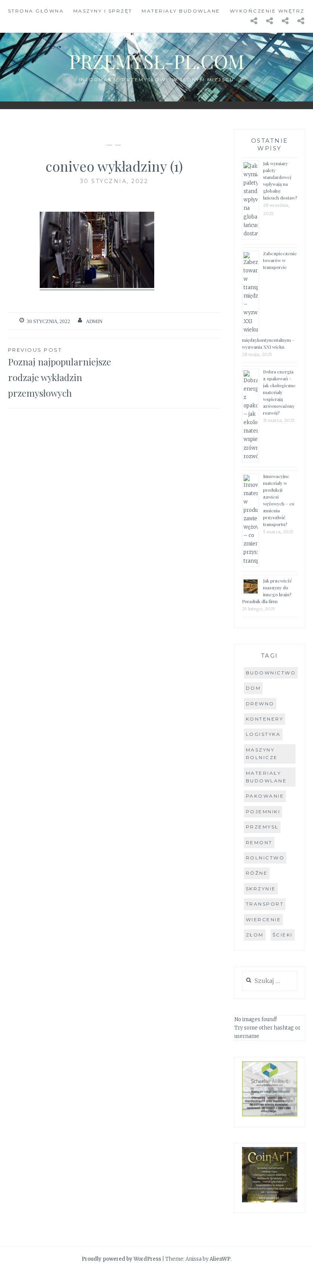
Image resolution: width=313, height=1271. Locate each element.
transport (265, 904)
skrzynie (261, 888)
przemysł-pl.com (156, 61)
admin (94, 321)
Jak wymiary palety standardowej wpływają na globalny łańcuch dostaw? (280, 180)
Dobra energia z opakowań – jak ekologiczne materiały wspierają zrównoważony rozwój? (279, 392)
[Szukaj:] (269, 981)
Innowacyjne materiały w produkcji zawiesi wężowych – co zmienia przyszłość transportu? (278, 500)
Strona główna (36, 11)
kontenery (265, 719)
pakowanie (265, 796)
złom (255, 935)
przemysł (262, 827)
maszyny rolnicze (262, 753)
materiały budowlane (266, 777)
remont (259, 842)
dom (253, 688)
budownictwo (271, 673)
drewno (260, 703)
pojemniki (263, 811)
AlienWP (220, 1259)
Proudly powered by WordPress (121, 1259)
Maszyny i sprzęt (102, 11)
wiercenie (263, 919)
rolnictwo (265, 858)
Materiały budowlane (181, 11)
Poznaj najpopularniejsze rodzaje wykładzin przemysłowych (59, 373)
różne (257, 873)
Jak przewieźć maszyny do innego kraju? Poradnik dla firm (267, 591)
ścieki (283, 935)
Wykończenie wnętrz (267, 11)
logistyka (263, 734)
